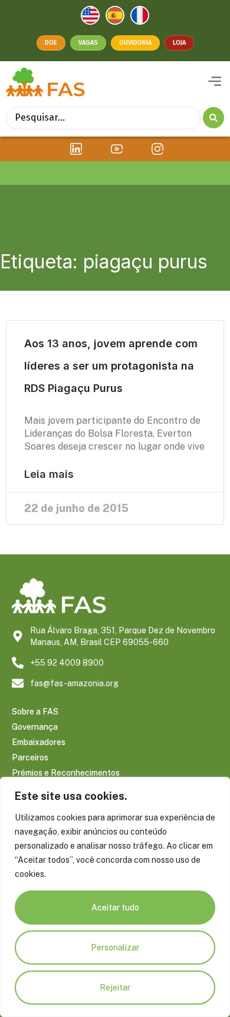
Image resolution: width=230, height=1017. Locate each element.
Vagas (88, 42)
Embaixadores (38, 742)
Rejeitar (115, 987)
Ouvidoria (135, 42)
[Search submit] (213, 117)
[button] (214, 81)
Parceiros (30, 757)
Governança (35, 727)
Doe (51, 42)
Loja (179, 42)
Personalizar (115, 947)
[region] (115, 897)
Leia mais (49, 474)
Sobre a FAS (35, 711)
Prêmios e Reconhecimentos (66, 772)
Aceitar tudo (115, 907)
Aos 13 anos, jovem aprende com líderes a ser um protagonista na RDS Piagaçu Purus (111, 365)
